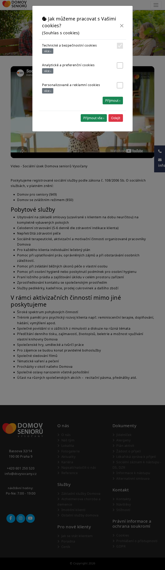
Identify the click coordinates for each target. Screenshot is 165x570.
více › (47, 51)
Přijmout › (112, 100)
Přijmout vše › (93, 118)
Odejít (115, 118)
